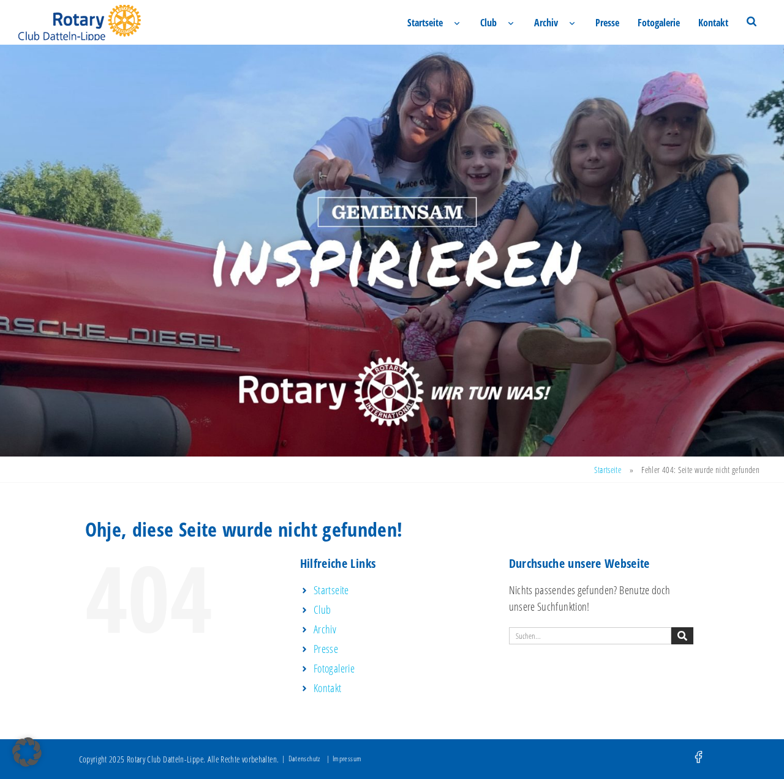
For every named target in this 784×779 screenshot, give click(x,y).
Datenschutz (304, 758)
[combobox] (590, 635)
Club (488, 22)
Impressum (347, 758)
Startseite (425, 22)
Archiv (546, 22)
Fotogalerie (659, 22)
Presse (607, 22)
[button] (27, 752)
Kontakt (713, 22)
